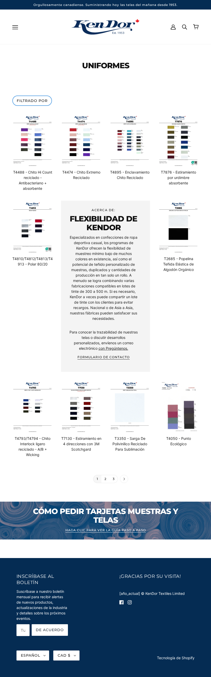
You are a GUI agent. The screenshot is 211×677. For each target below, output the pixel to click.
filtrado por (32, 100)
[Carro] (196, 26)
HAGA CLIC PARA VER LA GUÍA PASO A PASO (105, 530)
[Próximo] (124, 479)
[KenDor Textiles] (105, 26)
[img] (121, 602)
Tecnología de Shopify (176, 658)
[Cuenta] (173, 26)
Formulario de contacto (103, 357)
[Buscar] (184, 26)
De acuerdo (50, 630)
